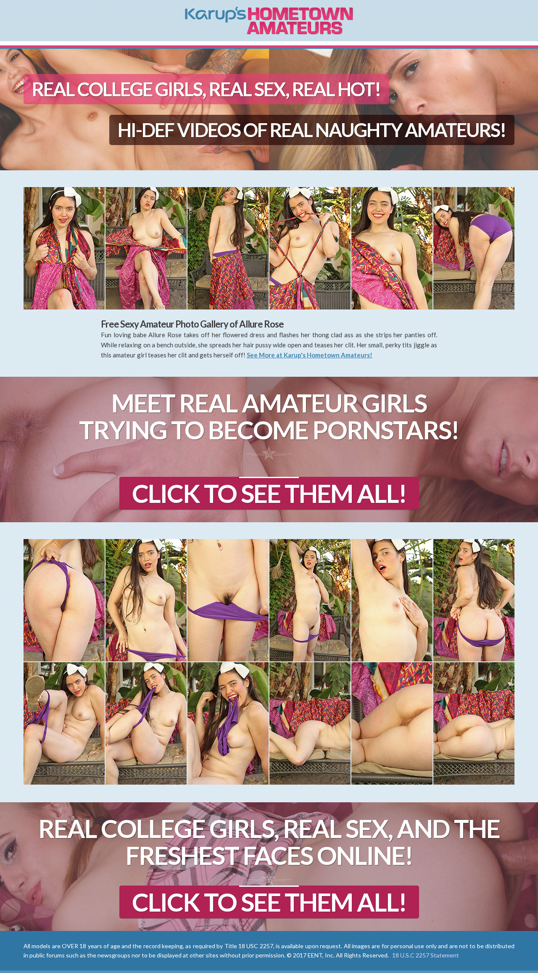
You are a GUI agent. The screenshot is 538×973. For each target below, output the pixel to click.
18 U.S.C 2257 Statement (425, 955)
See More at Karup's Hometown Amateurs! (309, 355)
